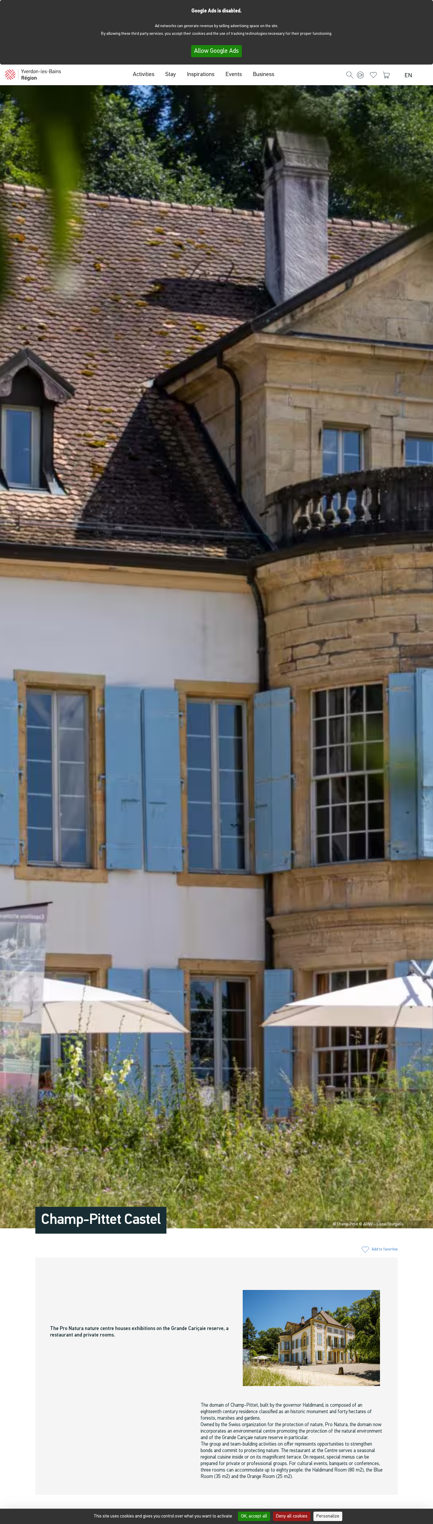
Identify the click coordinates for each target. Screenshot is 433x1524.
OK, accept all (254, 1516)
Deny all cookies (292, 1516)
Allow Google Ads (216, 51)
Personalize (327, 1516)
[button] (349, 75)
